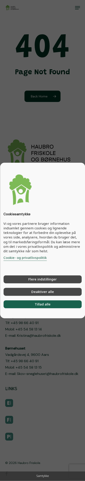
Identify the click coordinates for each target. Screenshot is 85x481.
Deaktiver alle (42, 292)
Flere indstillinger (42, 279)
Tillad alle (43, 304)
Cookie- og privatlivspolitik (25, 257)
